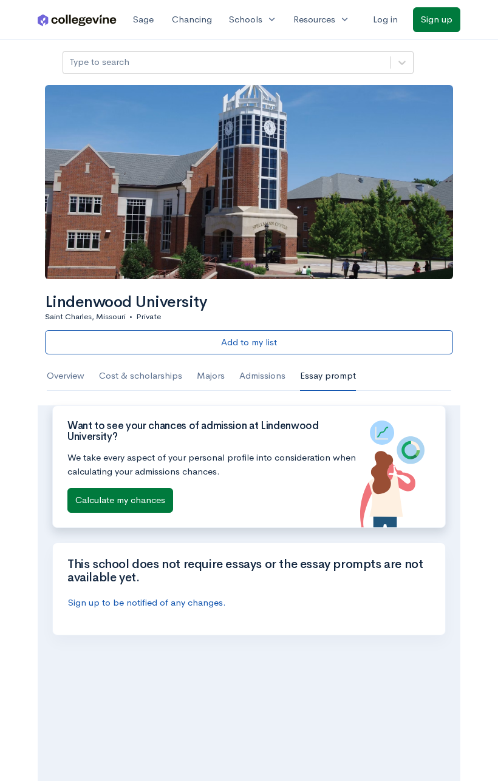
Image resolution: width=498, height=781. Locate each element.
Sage (143, 19)
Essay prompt (328, 375)
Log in (385, 19)
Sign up (436, 19)
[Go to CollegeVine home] (77, 20)
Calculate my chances (120, 499)
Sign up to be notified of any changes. (147, 602)
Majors (211, 375)
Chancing (192, 19)
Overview (65, 375)
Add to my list (249, 342)
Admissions (262, 375)
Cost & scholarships (140, 375)
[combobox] (70, 62)
